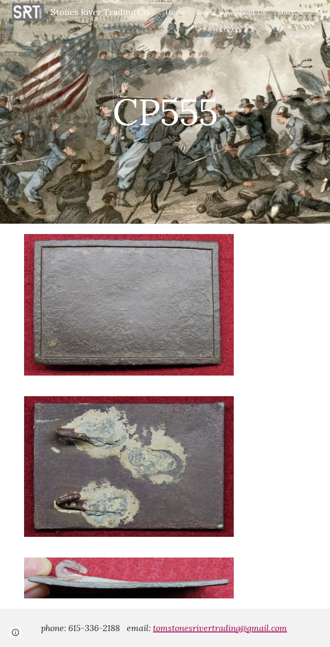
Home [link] (175, 12)
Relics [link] (206, 12)
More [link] (286, 12)
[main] (164, 111)
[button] (319, 12)
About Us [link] (251, 12)
